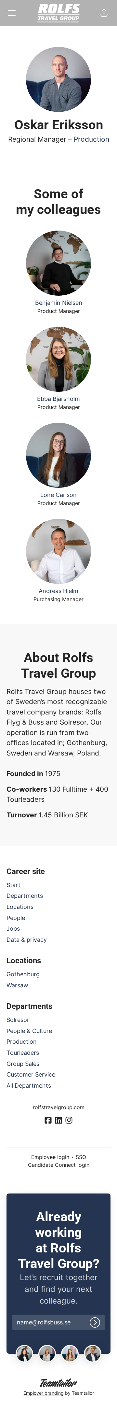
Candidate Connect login (58, 1165)
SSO (81, 1157)
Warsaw (17, 985)
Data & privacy (26, 939)
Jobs (13, 928)
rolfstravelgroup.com (58, 1107)
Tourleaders (22, 1052)
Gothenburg (23, 974)
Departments (24, 895)
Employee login (50, 1157)
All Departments (28, 1085)
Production (91, 139)
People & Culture (29, 1030)
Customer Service (30, 1074)
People (15, 917)
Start (13, 885)
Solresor (17, 1019)
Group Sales (22, 1063)
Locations (19, 906)
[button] (104, 13)
